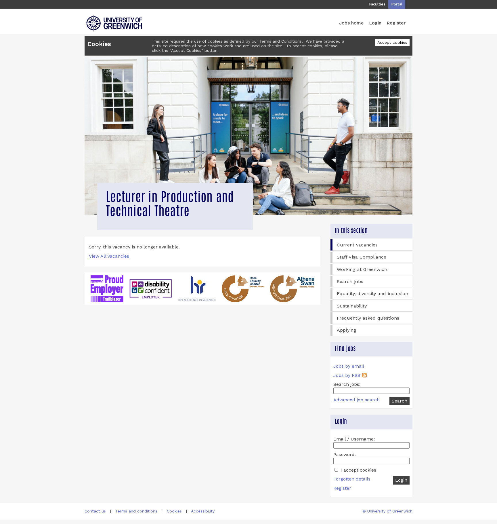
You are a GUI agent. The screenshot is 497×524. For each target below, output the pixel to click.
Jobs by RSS (346, 375)
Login (375, 23)
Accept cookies (392, 42)
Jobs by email (348, 366)
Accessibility (203, 511)
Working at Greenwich (362, 269)
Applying (346, 330)
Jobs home (351, 23)
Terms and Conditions (280, 41)
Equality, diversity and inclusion (372, 293)
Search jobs (350, 281)
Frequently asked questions (368, 318)
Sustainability (352, 306)
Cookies (174, 511)
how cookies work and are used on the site (240, 45)
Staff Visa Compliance (361, 257)
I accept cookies (357, 470)
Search (399, 401)
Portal (396, 4)
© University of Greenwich (387, 511)
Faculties (377, 4)
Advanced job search (356, 400)
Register (396, 23)
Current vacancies (357, 245)
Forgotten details (351, 479)
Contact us (95, 511)
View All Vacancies (109, 256)
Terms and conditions (136, 511)
